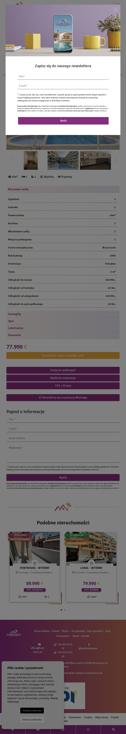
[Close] (115, 9)
